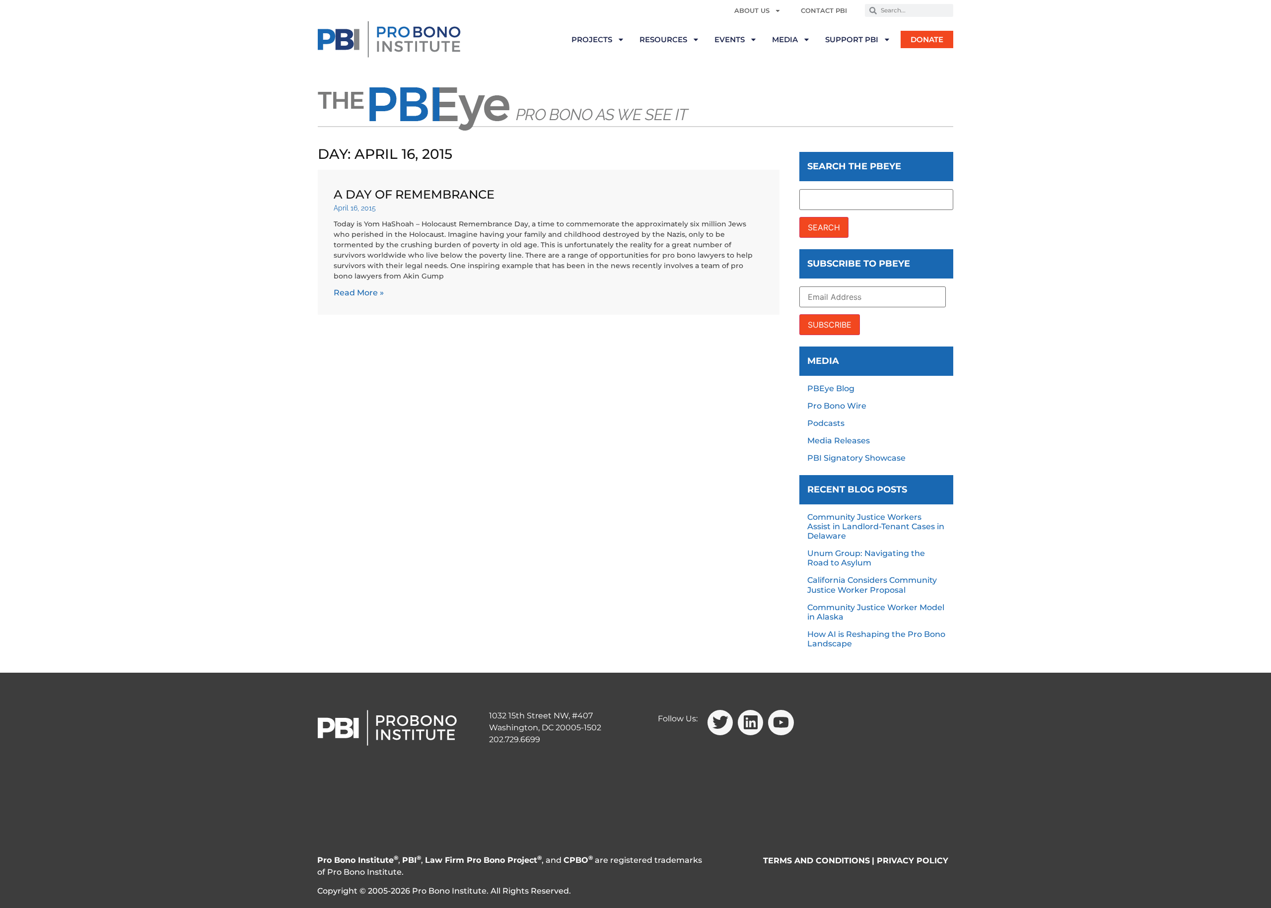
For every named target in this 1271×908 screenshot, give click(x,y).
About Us (752, 10)
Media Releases (838, 440)
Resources (663, 39)
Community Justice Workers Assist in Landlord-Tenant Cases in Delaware (875, 526)
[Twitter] (720, 722)
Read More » (359, 292)
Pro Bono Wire (836, 406)
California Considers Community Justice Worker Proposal (872, 584)
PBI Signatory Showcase (856, 458)
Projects (591, 39)
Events (729, 39)
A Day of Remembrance (414, 194)
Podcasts (826, 423)
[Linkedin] (750, 722)
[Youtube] (780, 722)
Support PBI (851, 39)
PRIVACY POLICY (912, 860)
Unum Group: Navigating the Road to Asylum (866, 558)
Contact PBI (824, 10)
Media (785, 39)
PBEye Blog (830, 388)
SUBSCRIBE (829, 325)
